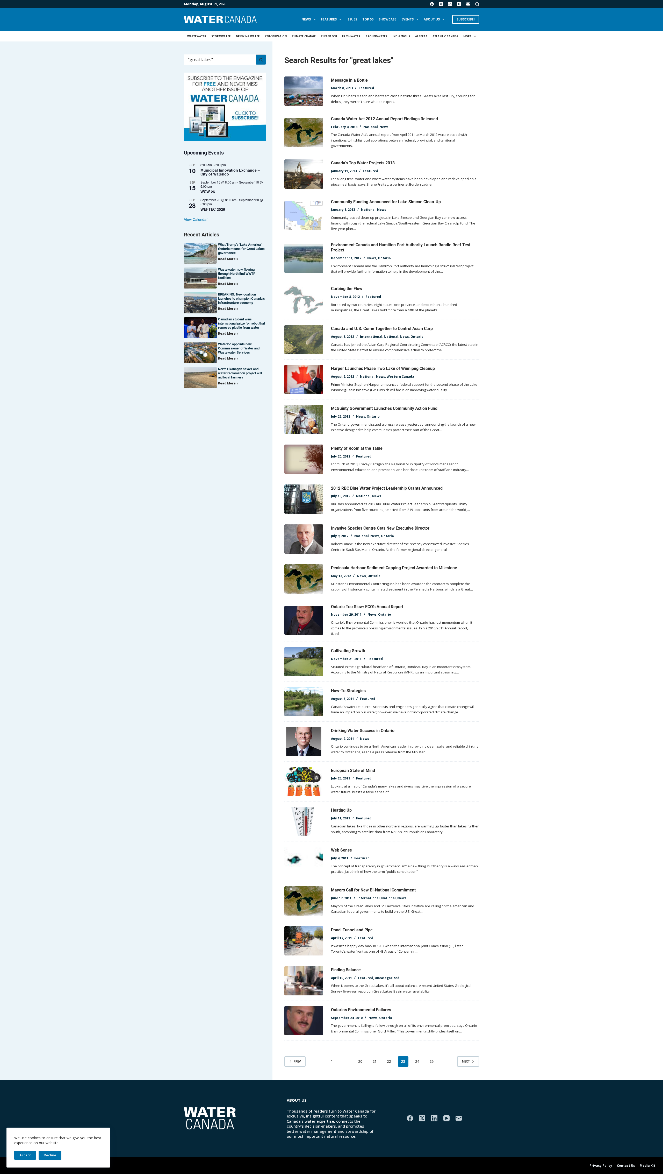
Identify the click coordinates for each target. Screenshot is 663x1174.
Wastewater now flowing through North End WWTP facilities (236, 274)
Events (407, 19)
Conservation (276, 36)
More (467, 36)
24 (417, 1061)
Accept (25, 1155)
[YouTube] (459, 4)
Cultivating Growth (348, 650)
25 (431, 1061)
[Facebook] (432, 4)
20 (360, 1061)
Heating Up (341, 810)
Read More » (228, 259)
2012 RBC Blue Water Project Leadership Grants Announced (387, 488)
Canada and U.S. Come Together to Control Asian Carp (382, 328)
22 (389, 1061)
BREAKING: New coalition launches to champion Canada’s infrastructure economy (241, 298)
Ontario (384, 258)
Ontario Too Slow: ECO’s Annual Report (367, 606)
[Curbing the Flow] (303, 299)
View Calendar (196, 219)
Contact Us (626, 1166)
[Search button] (261, 60)
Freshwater (351, 36)
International (371, 336)
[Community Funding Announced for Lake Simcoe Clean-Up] (303, 215)
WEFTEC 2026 (212, 209)
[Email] (468, 4)
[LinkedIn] (450, 4)
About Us (432, 19)
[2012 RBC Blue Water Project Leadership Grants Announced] (303, 499)
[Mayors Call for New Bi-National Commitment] (303, 901)
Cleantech (329, 36)
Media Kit (647, 1166)
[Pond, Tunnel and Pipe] (303, 940)
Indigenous (401, 36)
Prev (297, 1061)
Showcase (387, 19)
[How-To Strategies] (303, 701)
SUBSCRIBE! (466, 19)
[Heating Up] (303, 821)
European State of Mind (353, 770)
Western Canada (400, 376)
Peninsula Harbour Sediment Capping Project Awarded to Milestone (394, 567)
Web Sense (341, 850)
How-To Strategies (348, 690)
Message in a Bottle (349, 80)
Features (329, 19)
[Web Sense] (303, 861)
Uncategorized (387, 978)
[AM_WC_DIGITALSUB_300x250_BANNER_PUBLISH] (225, 106)
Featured (366, 88)
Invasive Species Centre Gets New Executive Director (380, 528)
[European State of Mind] (303, 781)
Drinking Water (248, 36)
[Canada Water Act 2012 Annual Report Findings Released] (303, 132)
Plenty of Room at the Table (357, 448)
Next (466, 1061)
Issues (352, 19)
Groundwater (376, 36)
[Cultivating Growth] (303, 661)
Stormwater (221, 36)
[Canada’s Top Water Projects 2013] (303, 174)
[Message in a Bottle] (303, 91)
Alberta (421, 36)
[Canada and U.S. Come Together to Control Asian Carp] (303, 339)
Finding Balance (346, 969)
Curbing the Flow (346, 288)
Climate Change (304, 36)
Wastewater (196, 36)
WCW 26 (207, 191)
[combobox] (220, 59)
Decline (50, 1155)
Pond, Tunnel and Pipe (352, 929)
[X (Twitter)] (441, 4)
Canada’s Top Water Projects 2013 (363, 162)
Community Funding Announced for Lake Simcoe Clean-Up (386, 201)
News (306, 19)
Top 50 (367, 19)
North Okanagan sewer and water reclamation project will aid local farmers (240, 373)
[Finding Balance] (303, 980)
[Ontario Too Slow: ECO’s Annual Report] (303, 620)
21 (374, 1061)
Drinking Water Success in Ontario (362, 730)
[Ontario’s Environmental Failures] (303, 1020)
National (370, 127)
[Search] (477, 4)
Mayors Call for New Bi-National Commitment (373, 890)
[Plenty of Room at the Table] (303, 459)
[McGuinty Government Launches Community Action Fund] (303, 419)
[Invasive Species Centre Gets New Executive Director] (303, 539)
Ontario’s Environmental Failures (361, 1009)
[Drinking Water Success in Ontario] (303, 741)
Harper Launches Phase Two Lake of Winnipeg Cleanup (383, 368)
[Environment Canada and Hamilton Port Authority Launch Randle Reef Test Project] (303, 258)
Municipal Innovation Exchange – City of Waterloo (230, 172)
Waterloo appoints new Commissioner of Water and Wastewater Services (239, 348)
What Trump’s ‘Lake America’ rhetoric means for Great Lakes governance (241, 249)
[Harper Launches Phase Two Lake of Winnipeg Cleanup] (303, 379)
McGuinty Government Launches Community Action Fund (384, 408)
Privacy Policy (600, 1166)
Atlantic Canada (445, 36)
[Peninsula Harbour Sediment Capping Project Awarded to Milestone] (303, 579)
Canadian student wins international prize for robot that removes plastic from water (241, 323)
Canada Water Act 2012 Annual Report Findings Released (384, 118)
